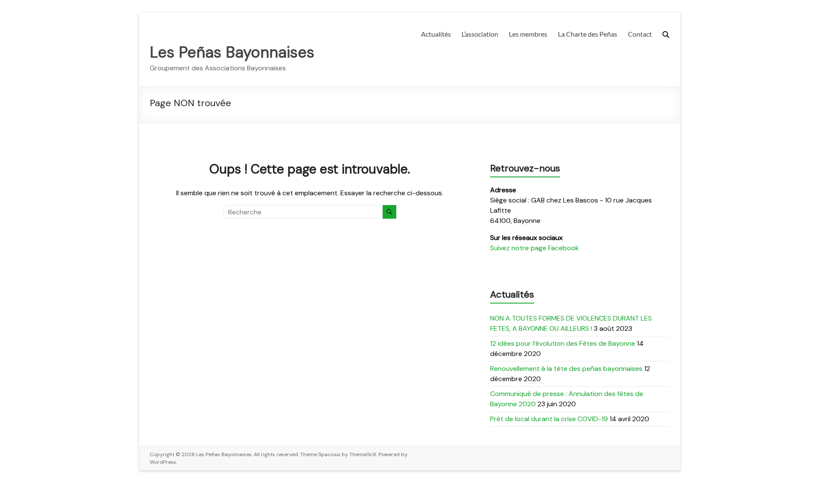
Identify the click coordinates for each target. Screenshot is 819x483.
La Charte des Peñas (587, 34)
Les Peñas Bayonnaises (232, 52)
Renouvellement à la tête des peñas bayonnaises (566, 368)
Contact (640, 34)
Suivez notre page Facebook (534, 247)
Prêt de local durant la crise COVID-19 (549, 418)
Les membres (528, 34)
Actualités (436, 34)
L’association (480, 34)
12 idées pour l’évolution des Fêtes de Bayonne (562, 343)
